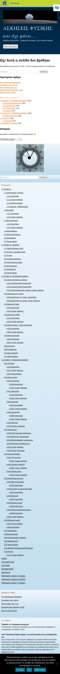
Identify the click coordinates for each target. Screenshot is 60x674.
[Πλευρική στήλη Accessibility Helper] (56, 7)
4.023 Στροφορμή (13, 412)
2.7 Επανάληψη (10, 269)
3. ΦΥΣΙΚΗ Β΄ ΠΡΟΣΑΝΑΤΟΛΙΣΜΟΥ (13, 113)
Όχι (29, 670)
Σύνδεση (14, 3)
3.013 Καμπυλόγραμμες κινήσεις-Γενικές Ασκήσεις (25, 290)
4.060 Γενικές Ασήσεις (14, 524)
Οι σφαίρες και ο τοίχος (8, 85)
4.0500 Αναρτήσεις (16, 485)
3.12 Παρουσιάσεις (11, 356)
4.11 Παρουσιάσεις (11, 545)
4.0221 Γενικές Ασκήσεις (18, 409)
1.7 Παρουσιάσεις (10, 242)
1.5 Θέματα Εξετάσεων (12, 235)
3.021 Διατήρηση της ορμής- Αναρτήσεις (21, 297)
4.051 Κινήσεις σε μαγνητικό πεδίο (19, 489)
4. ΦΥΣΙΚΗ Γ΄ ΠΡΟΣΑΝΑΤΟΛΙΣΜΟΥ (13, 101)
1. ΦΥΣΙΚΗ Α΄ (5, 118)
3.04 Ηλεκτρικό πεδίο (12, 315)
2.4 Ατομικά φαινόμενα (12, 259)
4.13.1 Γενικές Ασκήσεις (15, 555)
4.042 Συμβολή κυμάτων (15, 465)
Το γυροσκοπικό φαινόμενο (10, 82)
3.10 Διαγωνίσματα (11, 353)
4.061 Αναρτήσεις (13, 527)
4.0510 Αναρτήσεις (16, 492)
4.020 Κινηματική (12, 381)
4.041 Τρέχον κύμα (13, 458)
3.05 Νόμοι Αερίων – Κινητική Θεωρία (18, 325)
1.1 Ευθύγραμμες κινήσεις (13, 193)
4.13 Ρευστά (7, 111)
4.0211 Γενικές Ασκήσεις (18, 398)
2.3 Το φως (8, 255)
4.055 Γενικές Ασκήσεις (15, 517)
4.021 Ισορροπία (12, 391)
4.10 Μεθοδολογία (11, 541)
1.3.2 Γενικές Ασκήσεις (14, 228)
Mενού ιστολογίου (10, 47)
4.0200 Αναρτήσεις (16, 384)
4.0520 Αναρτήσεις (16, 499)
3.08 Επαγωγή (9, 346)
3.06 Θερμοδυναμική (12, 336)
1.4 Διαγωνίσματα (10, 231)
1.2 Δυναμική (7, 121)
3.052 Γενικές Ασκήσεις (15, 332)
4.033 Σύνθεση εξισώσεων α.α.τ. (18, 444)
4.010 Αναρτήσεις (13, 367)
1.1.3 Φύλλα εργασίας (14, 203)
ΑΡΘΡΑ (4, 559)
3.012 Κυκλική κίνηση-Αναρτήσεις (19, 287)
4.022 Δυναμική (12, 402)
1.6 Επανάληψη (10, 238)
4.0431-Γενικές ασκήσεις (18, 475)
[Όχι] (56, 663)
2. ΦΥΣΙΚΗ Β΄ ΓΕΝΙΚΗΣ (9, 123)
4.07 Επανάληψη (10, 531)
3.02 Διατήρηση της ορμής (14, 294)
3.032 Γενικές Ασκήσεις (15, 311)
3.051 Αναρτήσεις (13, 329)
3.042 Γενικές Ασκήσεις (15, 322)
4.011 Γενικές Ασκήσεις (14, 370)
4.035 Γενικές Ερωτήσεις (15, 451)
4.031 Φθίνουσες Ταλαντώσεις (17, 437)
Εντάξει (20, 670)
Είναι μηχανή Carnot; (8, 93)
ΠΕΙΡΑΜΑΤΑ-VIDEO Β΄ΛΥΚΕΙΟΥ (13, 579)
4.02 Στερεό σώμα (9, 106)
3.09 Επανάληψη (10, 350)
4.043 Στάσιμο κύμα (13, 471)
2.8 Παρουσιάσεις (10, 273)
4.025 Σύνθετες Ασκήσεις (15, 426)
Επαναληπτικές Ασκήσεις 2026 (11, 90)
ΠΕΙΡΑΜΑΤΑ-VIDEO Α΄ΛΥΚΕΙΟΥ (13, 576)
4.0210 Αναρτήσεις (16, 395)
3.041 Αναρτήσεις (13, 318)
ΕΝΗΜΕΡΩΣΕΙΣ (7, 569)
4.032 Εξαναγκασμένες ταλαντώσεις (19, 440)
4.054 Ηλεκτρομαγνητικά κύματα (18, 510)
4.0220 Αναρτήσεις (16, 405)
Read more (40, 670)
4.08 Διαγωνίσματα (11, 534)
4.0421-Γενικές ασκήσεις (18, 468)
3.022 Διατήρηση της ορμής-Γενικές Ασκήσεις (23, 301)
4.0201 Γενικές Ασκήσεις (18, 388)
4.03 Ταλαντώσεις (9, 108)
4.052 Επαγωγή (12, 496)
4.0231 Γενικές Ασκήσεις (18, 419)
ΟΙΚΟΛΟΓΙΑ (5, 573)
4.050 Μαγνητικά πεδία (15, 482)
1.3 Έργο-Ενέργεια (11, 221)
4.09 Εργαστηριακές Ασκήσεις (15, 538)
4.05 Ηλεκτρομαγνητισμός (12, 103)
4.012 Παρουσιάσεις (14, 374)
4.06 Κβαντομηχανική (12, 520)
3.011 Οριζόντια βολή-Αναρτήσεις (18, 283)
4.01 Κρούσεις (9, 363)
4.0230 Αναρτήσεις (16, 416)
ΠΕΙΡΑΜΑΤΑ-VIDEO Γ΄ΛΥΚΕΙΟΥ (13, 583)
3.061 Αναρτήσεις (13, 339)
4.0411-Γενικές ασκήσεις (18, 461)
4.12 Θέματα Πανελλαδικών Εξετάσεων (18, 548)
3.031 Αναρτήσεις (13, 308)
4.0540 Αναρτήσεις (16, 513)
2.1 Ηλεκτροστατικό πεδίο (13, 248)
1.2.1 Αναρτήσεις (12, 214)
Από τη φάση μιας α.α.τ (8, 88)
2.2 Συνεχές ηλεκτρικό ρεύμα (14, 252)
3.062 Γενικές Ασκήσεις (15, 343)
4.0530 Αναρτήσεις (16, 506)
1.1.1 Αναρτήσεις (12, 196)
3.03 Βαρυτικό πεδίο (10, 116)
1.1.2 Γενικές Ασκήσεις (14, 200)
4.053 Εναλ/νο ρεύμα (14, 503)
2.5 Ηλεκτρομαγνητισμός (13, 262)
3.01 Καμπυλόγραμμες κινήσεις (15, 280)
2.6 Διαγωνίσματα (10, 266)
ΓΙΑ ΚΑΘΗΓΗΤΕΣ (7, 562)
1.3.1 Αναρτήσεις (12, 224)
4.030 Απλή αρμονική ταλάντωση (18, 433)
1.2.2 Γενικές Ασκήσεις (14, 217)
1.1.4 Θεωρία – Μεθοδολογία (17, 207)
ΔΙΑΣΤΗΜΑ (5, 566)
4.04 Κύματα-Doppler (12, 454)
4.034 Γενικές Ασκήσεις (15, 447)
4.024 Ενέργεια (12, 423)
